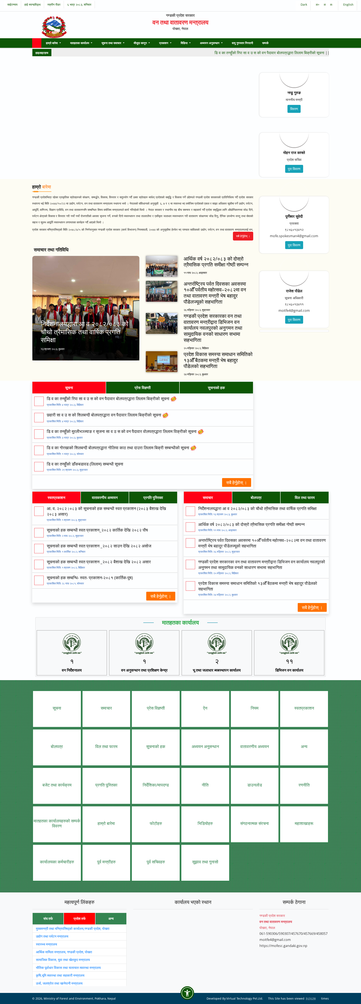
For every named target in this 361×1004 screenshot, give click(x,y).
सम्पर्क (265, 43)
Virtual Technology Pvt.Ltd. (244, 998)
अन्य (111, 918)
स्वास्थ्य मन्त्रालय (46, 944)
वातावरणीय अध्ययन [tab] (105, 497)
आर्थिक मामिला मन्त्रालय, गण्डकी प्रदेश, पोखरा (64, 952)
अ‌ (325, 4)
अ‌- (331, 4)
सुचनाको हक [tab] (216, 387)
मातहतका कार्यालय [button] (80, 43)
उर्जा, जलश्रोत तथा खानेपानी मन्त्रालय (59, 983)
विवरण (294, 109)
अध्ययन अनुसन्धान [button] (210, 43)
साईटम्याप (12, 4)
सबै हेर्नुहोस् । (243, 236)
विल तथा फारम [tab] (305, 497)
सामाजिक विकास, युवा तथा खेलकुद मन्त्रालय (63, 959)
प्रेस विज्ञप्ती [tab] (143, 387)
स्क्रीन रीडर (53, 4)
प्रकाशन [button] (164, 43)
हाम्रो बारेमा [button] (52, 43)
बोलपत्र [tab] (256, 497)
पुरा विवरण (294, 169)
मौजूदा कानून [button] (141, 43)
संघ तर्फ (48, 918)
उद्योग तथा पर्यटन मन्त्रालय (52, 936)
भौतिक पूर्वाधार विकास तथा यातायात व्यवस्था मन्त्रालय (68, 967)
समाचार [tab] (208, 497)
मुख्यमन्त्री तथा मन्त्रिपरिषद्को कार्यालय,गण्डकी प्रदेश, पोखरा (72, 928)
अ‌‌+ (318, 4)
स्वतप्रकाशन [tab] (56, 497)
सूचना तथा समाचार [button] (112, 43)
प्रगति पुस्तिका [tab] (153, 497)
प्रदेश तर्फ (80, 918)
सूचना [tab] (69, 387)
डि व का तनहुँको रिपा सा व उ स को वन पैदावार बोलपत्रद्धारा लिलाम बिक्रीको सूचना (251, 52)
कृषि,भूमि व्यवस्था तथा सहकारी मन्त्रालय (60, 975)
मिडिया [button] (184, 43)
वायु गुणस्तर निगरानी (242, 43)
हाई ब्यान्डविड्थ (32, 4)
